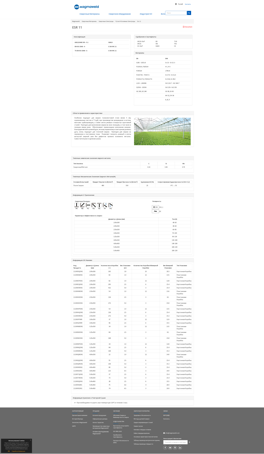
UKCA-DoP (141, 41)
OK (9, 451)
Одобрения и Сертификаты (117, 436)
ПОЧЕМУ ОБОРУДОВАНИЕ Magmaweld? (101, 433)
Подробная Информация (18, 451)
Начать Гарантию (98, 422)
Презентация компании (79, 415)
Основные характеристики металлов (146, 437)
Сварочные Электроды (106, 21)
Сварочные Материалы (89, 21)
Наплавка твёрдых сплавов (142, 430)
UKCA (139, 44)
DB (157, 44)
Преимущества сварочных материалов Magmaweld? (101, 427)
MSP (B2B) (166, 415)
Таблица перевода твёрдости (143, 444)
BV (156, 41)
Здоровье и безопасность (142, 415)
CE (175, 46)
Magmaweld (76, 21)
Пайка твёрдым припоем (142, 433)
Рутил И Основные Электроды (125, 21)
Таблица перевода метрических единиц (147, 440)
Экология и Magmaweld (79, 422)
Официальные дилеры (100, 419)
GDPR (74, 426)
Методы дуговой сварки (141, 419)
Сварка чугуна (138, 426)
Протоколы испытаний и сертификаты (121, 427)
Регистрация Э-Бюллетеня (172, 438)
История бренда (77, 419)
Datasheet (188, 27)
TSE (175, 44)
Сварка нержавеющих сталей (143, 422)
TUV (175, 41)
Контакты (188, 4)
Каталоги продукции (99, 415)
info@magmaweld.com (172, 433)
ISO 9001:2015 (117, 431)
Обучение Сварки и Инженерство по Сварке (121, 416)
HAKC (158, 46)
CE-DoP (140, 46)
